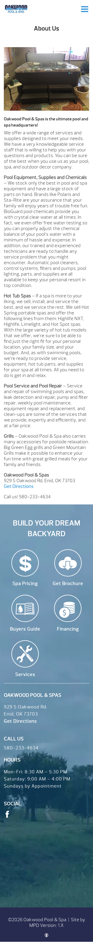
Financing (68, 629)
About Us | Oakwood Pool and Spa (16, 9)
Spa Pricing (25, 583)
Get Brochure (68, 583)
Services (25, 674)
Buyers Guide (25, 629)
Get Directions (19, 486)
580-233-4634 (21, 748)
